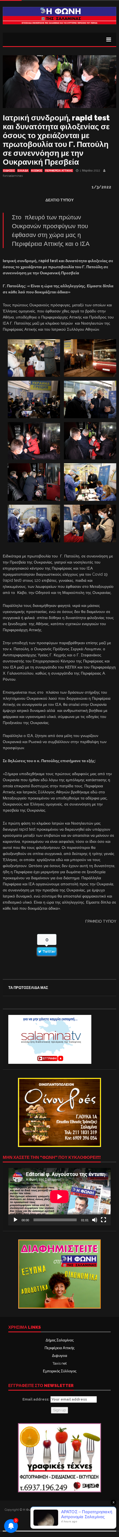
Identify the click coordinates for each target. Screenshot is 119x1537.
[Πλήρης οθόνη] (103, 1220)
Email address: (36, 1399)
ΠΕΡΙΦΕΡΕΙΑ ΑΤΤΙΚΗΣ (59, 170)
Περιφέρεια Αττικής (59, 1348)
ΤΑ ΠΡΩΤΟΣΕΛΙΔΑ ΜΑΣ (28, 988)
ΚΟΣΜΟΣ (36, 170)
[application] (59, 1196)
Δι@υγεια (59, 1356)
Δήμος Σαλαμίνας (60, 1340)
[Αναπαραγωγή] (15, 1220)
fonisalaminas (13, 176)
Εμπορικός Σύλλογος (59, 1371)
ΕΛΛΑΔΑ (23, 170)
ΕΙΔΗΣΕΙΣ (9, 170)
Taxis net (60, 1363)
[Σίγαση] (94, 1220)
